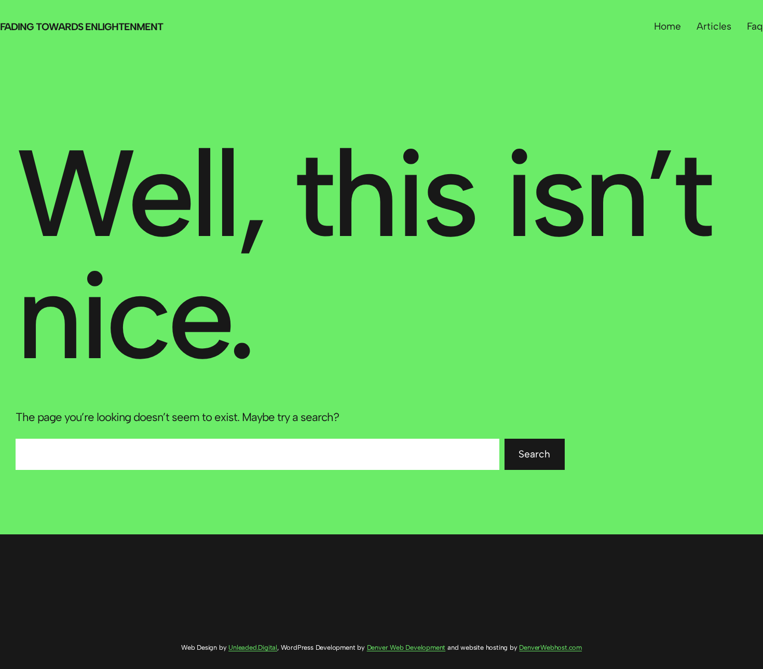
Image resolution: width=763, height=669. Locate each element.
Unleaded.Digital (252, 647)
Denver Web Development (406, 647)
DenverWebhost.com (550, 647)
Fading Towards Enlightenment (81, 27)
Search (534, 454)
